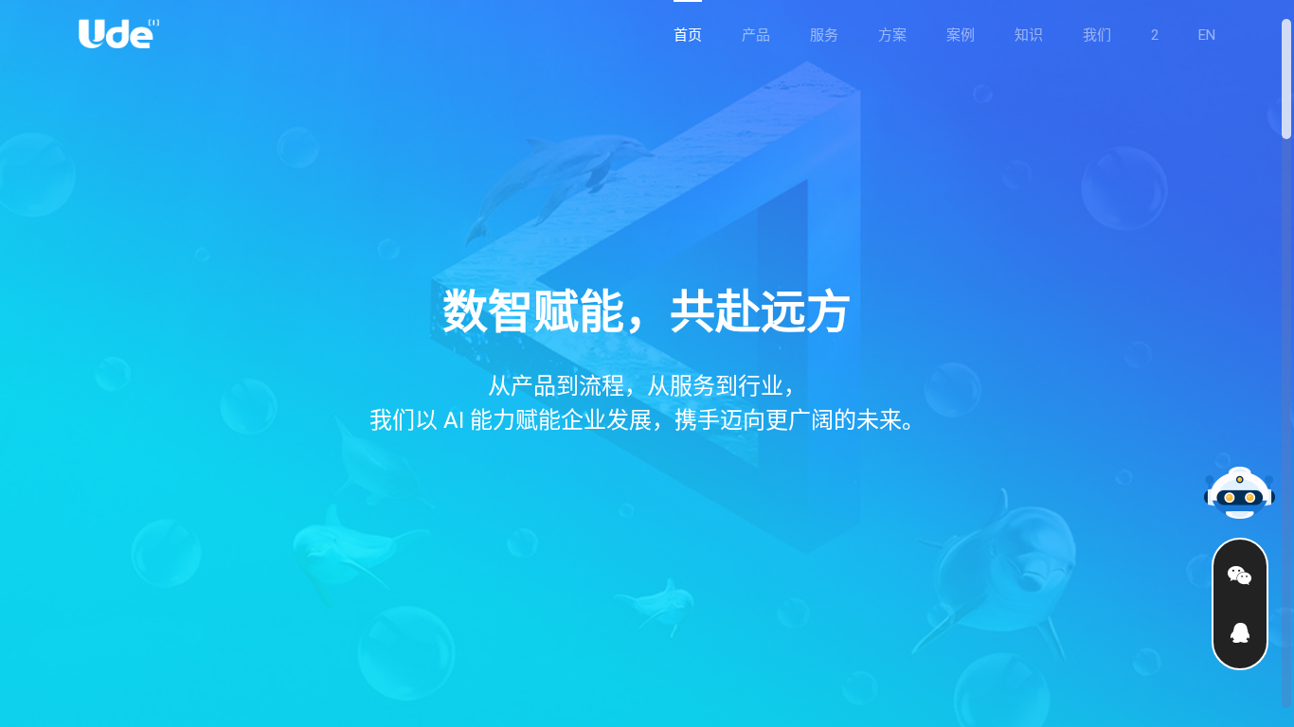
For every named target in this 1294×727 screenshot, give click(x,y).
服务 (824, 35)
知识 (1029, 35)
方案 (892, 35)
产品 (756, 35)
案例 (960, 35)
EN (1206, 35)
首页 (688, 35)
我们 (1097, 35)
